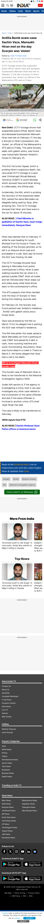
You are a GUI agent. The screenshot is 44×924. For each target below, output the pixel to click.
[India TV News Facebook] (37, 1)
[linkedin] (28, 851)
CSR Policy (15, 896)
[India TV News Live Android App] (11, 864)
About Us (5, 690)
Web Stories (6, 717)
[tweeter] (10, 851)
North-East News (9, 817)
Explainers (6, 770)
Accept (29, 918)
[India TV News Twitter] (39, 1)
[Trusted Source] (22, 120)
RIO (24, 896)
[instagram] (16, 851)
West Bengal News (29, 811)
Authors (5, 713)
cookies (17, 918)
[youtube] (22, 851)
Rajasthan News (28, 804)
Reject (23, 921)
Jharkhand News (8, 811)
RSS (31, 896)
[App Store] (32, 864)
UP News (5, 824)
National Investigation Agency (22, 485)
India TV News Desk (19, 56)
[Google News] (8, 120)
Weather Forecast (9, 729)
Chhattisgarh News (9, 827)
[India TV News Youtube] (42, 1)
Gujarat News (7, 831)
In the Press (6, 700)
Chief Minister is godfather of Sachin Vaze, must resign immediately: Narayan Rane (22, 221)
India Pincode (7, 732)
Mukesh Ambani (29, 479)
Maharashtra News (29, 800)
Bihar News (6, 800)
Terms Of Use (19, 893)
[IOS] (31, 1)
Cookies (5, 913)
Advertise (5, 693)
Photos (4, 753)
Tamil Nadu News (9, 821)
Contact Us (6, 686)
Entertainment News (10, 760)
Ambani (6, 479)
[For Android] (11, 878)
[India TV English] (23, 5)
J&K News (6, 834)
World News (6, 749)
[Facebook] (4, 851)
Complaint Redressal (10, 696)
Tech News (6, 766)
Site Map (7, 893)
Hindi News (6, 706)
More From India (22, 519)
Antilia (16, 479)
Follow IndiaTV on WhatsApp (20, 492)
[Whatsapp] (34, 120)
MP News (5, 814)
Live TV (5, 710)
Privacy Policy (34, 893)
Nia (4, 485)
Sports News (7, 763)
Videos (12, 11)
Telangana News (28, 807)
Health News (7, 776)
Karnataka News (8, 838)
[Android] (34, 1)
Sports (36, 11)
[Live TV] (40, 5)
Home (4, 11)
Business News (8, 773)
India (20, 11)
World (28, 11)
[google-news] (34, 851)
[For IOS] (32, 878)
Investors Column (9, 703)
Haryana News (8, 807)
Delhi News (6, 804)
